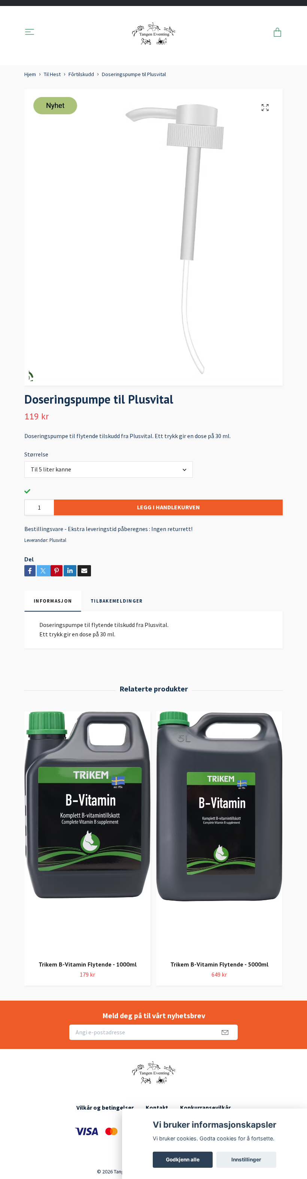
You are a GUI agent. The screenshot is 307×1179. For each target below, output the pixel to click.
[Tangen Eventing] (154, 32)
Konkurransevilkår (205, 1107)
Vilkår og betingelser (105, 1107)
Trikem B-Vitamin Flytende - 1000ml (88, 964)
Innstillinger (246, 1160)
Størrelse (36, 454)
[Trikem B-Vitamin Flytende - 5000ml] (219, 833)
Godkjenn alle (183, 1160)
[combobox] (108, 469)
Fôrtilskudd (81, 74)
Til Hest (52, 74)
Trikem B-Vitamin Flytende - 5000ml (219, 964)
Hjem (30, 74)
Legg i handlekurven (168, 507)
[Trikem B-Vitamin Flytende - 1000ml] (87, 833)
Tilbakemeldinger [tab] (117, 601)
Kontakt (157, 1107)
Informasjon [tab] (53, 601)
